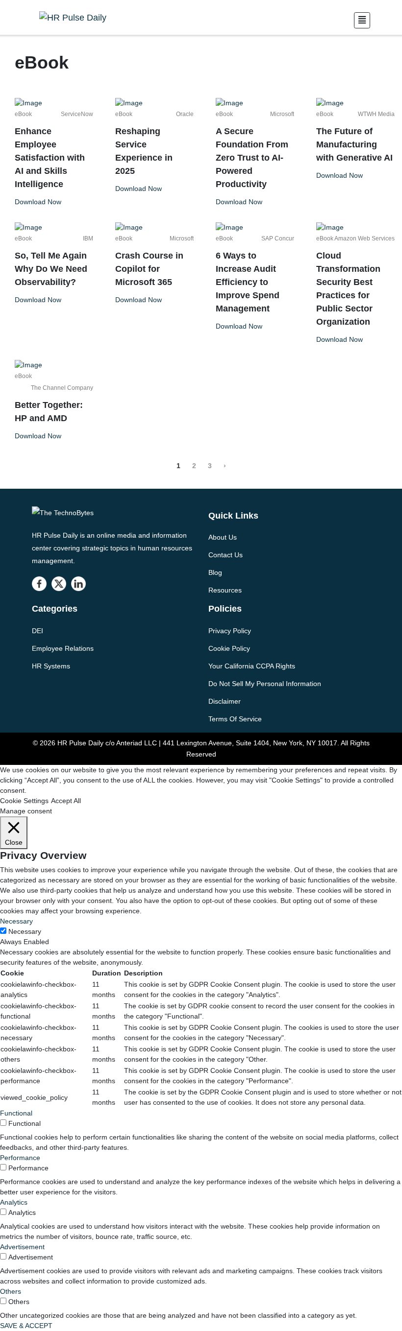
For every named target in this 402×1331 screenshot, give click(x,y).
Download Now (38, 202)
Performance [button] (20, 1158)
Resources (225, 590)
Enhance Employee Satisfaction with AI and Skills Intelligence (50, 157)
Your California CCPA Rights (251, 666)
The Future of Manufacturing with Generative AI (354, 144)
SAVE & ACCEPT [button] (26, 1326)
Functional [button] (16, 1113)
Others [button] (10, 1291)
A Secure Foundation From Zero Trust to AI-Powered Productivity (252, 157)
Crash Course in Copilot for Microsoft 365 (149, 269)
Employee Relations (63, 648)
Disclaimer (224, 701)
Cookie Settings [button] (24, 801)
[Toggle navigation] (362, 20)
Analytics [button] (13, 1202)
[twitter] (58, 584)
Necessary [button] (16, 921)
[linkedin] (78, 584)
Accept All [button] (66, 801)
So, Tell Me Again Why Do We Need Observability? (51, 269)
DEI (37, 631)
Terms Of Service (235, 719)
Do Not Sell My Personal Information (264, 684)
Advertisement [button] (22, 1247)
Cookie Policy (229, 648)
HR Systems (51, 666)
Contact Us (225, 555)
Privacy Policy (229, 631)
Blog (215, 572)
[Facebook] (39, 584)
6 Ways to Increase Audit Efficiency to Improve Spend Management (247, 282)
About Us (222, 537)
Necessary (24, 931)
